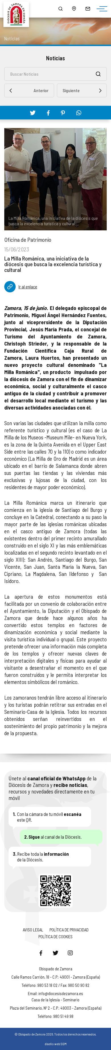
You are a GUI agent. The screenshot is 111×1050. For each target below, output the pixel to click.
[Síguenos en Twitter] (55, 952)
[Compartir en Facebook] (48, 113)
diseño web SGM (56, 1044)
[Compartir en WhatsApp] (78, 112)
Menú (100, 9)
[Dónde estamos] (74, 8)
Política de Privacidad (69, 929)
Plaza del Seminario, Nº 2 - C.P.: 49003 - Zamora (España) (55, 1007)
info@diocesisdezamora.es (60, 993)
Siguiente (71, 90)
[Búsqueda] (60, 8)
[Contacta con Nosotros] (87, 8)
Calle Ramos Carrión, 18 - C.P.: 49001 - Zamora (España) (55, 976)
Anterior (41, 90)
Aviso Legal (33, 929)
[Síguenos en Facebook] (40, 952)
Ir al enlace (27, 286)
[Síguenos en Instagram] (70, 952)
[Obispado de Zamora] (18, 8)
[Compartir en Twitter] (33, 112)
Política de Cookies (55, 936)
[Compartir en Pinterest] (63, 113)
